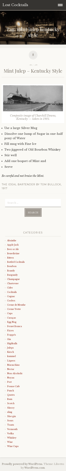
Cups (10, 313)
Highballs (12, 343)
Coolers (11, 300)
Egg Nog (11, 322)
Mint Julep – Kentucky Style (33, 71)
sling (9, 412)
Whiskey (11, 437)
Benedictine (13, 253)
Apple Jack (13, 244)
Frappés (11, 335)
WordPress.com (34, 467)
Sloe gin (11, 416)
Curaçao (11, 317)
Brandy (11, 270)
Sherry (11, 408)
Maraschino (13, 365)
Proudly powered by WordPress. (22, 464)
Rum (9, 399)
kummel (11, 356)
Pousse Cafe (13, 386)
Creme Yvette (14, 309)
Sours (10, 420)
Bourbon (11, 266)
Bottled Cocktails (16, 262)
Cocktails (12, 292)
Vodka (10, 433)
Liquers (11, 360)
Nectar (10, 369)
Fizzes (10, 330)
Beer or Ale (13, 249)
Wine (10, 442)
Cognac (11, 296)
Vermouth (12, 429)
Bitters (10, 257)
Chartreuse (13, 283)
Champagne (13, 279)
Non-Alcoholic (15, 373)
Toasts (10, 425)
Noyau (10, 377)
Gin (9, 339)
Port (9, 382)
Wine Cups (13, 446)
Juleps (10, 347)
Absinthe (11, 240)
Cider (10, 287)
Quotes (11, 395)
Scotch (10, 403)
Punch (10, 390)
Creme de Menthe (16, 305)
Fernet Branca (14, 326)
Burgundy (12, 275)
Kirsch (10, 352)
